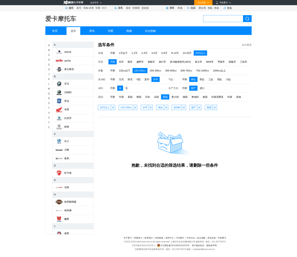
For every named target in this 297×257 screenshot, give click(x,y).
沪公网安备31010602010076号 (175, 245)
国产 (193, 88)
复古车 (198, 61)
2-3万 (144, 53)
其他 (238, 97)
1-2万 (134, 53)
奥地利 (195, 97)
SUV (104, 8)
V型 (138, 79)
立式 (121, 79)
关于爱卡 (128, 238)
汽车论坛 (190, 238)
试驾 (91, 8)
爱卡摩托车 (60, 18)
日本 (147, 97)
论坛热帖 (150, 30)
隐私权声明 (211, 245)
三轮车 (243, 61)
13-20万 (187, 53)
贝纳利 (68, 92)
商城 (180, 8)
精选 (216, 8)
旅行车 (162, 61)
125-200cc (140, 70)
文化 (229, 8)
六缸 (228, 79)
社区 (193, 8)
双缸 (202, 79)
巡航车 (151, 61)
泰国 (205, 97)
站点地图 (201, 238)
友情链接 (159, 238)
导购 (85, 8)
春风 (66, 158)
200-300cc (155, 70)
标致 (66, 126)
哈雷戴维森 (70, 201)
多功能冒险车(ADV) (180, 61)
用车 (172, 8)
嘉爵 (66, 233)
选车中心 (170, 238)
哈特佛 (68, 210)
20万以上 (200, 53)
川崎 (66, 149)
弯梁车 (221, 61)
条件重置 (247, 45)
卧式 (130, 79)
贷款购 (145, 8)
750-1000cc (202, 70)
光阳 (66, 187)
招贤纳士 (138, 238)
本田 (66, 109)
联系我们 (149, 238)
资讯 (92, 30)
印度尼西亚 (217, 97)
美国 (130, 97)
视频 (129, 30)
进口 (202, 88)
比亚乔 (68, 118)
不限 (112, 53)
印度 (229, 97)
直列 (146, 79)
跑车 (130, 61)
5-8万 (164, 53)
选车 (71, 8)
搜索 (247, 18)
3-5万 (154, 53)
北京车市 (94, 2)
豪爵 (66, 219)
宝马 (66, 83)
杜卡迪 (68, 172)
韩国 (138, 97)
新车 (79, 8)
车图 (97, 8)
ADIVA (67, 52)
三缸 (210, 79)
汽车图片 (180, 238)
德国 (185, 97)
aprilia (67, 60)
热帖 (210, 8)
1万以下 (123, 53)
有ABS (177, 107)
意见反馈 (211, 238)
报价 (128, 8)
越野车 (140, 61)
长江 (66, 141)
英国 (165, 97)
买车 (120, 8)
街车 (121, 61)
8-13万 (175, 53)
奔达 (66, 100)
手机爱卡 (222, 238)
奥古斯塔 (69, 69)
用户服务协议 (198, 245)
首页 (55, 30)
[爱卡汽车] (73, 2)
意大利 (175, 97)
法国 (156, 97)
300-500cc (171, 70)
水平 (155, 79)
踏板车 (232, 61)
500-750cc (186, 70)
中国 (121, 97)
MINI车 (210, 61)
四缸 (219, 79)
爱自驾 (202, 8)
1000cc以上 (219, 70)
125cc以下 (124, 70)
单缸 (193, 79)
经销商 (136, 8)
